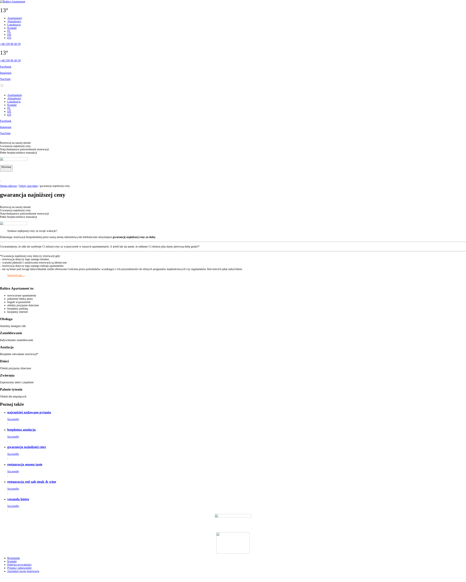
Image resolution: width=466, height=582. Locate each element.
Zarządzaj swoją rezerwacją (23, 571)
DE (9, 34)
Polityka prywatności (19, 564)
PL (9, 31)
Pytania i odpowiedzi (19, 567)
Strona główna (8, 185)
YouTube (5, 79)
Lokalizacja (14, 24)
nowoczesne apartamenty (21, 295)
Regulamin (13, 558)
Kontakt (12, 27)
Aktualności (14, 21)
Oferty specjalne (28, 185)
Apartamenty (14, 18)
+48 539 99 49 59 (10, 43)
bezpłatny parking (17, 308)
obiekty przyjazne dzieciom (23, 305)
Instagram (5, 72)
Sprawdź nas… (16, 275)
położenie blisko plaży (20, 298)
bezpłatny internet (17, 311)
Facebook (5, 66)
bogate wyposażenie (19, 302)
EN (9, 37)
